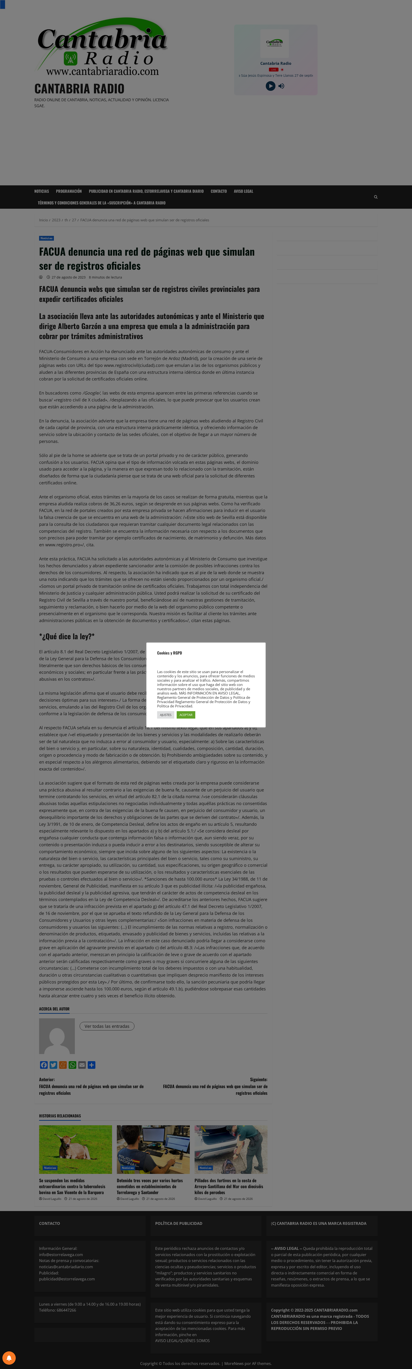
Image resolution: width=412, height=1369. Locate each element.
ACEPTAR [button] (186, 715)
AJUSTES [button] (165, 715)
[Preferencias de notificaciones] (9, 1358)
